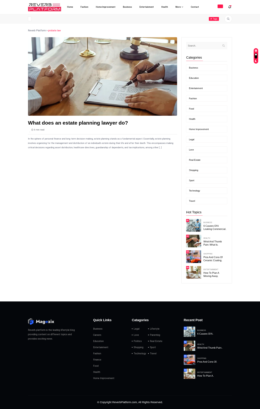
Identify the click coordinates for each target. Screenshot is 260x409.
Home (70, 7)
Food (191, 108)
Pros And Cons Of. (207, 361)
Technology (194, 190)
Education (194, 78)
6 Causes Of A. (205, 333)
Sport (191, 180)
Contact (195, 7)
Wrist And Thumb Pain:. (209, 347)
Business (127, 7)
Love (191, 149)
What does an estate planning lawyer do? (78, 123)
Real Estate (194, 160)
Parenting (155, 335)
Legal (191, 139)
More (178, 7)
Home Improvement (105, 7)
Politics (138, 341)
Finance (97, 359)
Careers (97, 335)
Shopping (193, 170)
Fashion (84, 7)
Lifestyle (154, 328)
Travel (192, 201)
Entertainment (146, 7)
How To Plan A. (205, 376)
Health (164, 7)
